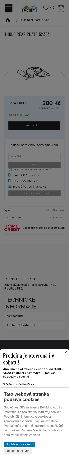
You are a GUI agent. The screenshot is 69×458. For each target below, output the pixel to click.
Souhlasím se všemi (19, 444)
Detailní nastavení (18, 450)
